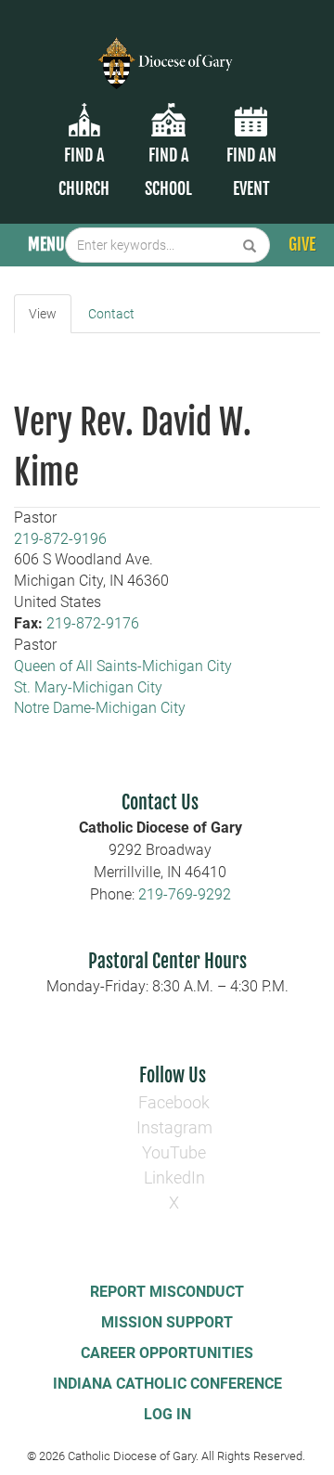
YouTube (174, 1152)
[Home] (167, 51)
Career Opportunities (167, 1353)
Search (250, 245)
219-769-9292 (184, 894)
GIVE (302, 244)
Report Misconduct (167, 1291)
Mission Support (167, 1322)
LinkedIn (174, 1177)
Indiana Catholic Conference (167, 1383)
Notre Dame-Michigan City (100, 708)
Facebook (174, 1102)
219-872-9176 (92, 623)
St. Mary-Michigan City (88, 687)
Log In (167, 1414)
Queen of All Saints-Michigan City (123, 666)
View (43, 313)
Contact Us (160, 802)
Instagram (174, 1127)
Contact (111, 313)
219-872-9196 (60, 539)
